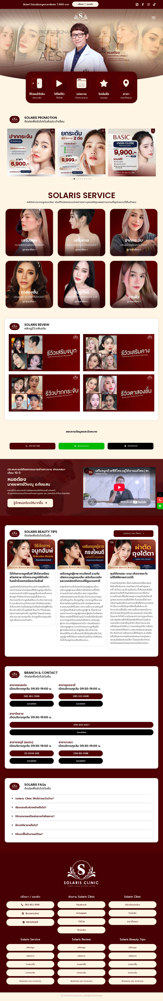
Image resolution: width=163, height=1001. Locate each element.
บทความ (81, 94)
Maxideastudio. (75, 995)
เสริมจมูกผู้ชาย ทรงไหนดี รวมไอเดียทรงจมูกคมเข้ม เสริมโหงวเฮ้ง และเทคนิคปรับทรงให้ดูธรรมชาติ (81, 577)
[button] (11, 152)
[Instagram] (148, 4)
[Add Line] (160, 506)
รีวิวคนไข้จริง (37, 94)
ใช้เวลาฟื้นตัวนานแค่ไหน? (29, 834)
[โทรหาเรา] (160, 500)
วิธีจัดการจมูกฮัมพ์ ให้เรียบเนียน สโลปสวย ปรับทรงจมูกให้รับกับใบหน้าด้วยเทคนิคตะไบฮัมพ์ (29, 577)
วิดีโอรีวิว (59, 94)
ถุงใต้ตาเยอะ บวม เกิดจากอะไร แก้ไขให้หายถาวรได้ (129, 575)
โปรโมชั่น (104, 94)
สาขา (126, 94)
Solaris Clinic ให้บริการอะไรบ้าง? (34, 798)
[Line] (137, 4)
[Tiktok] (154, 4)
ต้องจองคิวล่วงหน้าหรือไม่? (30, 807)
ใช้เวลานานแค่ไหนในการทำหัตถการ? (35, 816)
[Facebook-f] (143, 4)
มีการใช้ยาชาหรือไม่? (26, 825)
